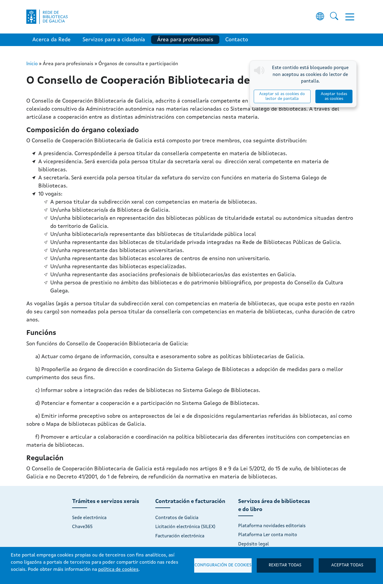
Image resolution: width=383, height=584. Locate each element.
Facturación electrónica (179, 536)
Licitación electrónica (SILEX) (185, 526)
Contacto (236, 39)
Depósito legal (253, 544)
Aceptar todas (347, 565)
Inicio (32, 64)
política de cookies (118, 569)
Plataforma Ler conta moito (267, 535)
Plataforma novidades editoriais (272, 526)
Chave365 (82, 526)
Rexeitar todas (285, 565)
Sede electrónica (89, 518)
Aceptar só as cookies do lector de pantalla (282, 96)
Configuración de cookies (222, 565)
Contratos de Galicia (176, 518)
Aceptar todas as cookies (334, 96)
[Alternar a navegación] (350, 16)
